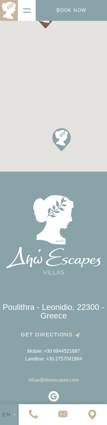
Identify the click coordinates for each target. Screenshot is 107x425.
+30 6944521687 (62, 351)
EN (6, 415)
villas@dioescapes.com (54, 379)
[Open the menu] (27, 10)
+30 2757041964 (64, 358)
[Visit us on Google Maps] (92, 415)
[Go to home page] (9, 10)
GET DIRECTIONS (47, 335)
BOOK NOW (71, 10)
